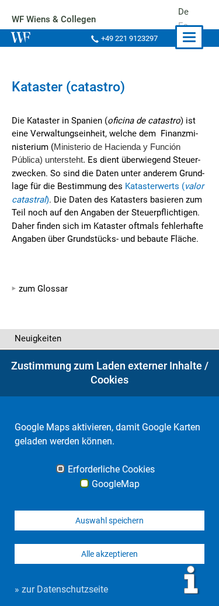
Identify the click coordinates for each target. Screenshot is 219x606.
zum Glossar (43, 288)
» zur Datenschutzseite (61, 589)
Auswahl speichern (109, 520)
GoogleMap (116, 484)
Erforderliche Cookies (111, 469)
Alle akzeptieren (109, 554)
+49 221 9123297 (129, 38)
